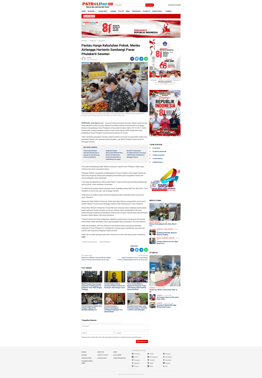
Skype (151, 363)
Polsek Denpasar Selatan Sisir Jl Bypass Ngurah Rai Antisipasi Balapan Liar (91, 308)
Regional (157, 222)
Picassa (136, 366)
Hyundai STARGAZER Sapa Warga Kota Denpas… (166, 306)
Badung (151, 222)
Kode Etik (100, 352)
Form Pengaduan (119, 358)
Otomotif (152, 288)
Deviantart (168, 360)
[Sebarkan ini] (132, 59)
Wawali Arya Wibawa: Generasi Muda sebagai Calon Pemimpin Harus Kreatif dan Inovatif (96, 258)
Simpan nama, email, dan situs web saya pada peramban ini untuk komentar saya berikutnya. (111, 337)
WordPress (168, 357)
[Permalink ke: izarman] (83, 58)
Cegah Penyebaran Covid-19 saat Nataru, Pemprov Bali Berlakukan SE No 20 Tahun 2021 (133, 258)
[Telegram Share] (141, 59)
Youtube (167, 363)
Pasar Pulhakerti (105, 242)
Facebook (137, 354)
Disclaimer (117, 355)
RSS (166, 366)
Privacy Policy (102, 355)
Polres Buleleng (158, 155)
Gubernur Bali (157, 162)
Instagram (137, 360)
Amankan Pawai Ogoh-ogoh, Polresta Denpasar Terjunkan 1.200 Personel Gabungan (137, 308)
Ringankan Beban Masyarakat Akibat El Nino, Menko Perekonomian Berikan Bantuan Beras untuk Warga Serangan (114, 155)
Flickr (151, 366)
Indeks (83, 352)
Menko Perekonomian (90, 242)
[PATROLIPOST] (97, 5)
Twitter (152, 354)
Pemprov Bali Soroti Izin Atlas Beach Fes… (167, 242)
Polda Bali (156, 148)
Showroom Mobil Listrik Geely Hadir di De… (163, 291)
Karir (115, 352)
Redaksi (84, 355)
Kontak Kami (101, 358)
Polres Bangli (157, 158)
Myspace (136, 363)
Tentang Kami (86, 358)
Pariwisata (165, 238)
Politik (165, 229)
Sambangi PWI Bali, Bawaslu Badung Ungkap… (167, 234)
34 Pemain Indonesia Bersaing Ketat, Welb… (168, 298)
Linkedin (152, 360)
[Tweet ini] (137, 59)
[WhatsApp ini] (146, 59)
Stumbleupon (154, 357)
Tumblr (136, 357)
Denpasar (160, 229)
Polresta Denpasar (159, 151)
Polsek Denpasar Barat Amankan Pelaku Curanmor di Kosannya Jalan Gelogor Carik (114, 285)
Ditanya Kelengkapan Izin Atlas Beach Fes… (163, 225)
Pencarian (149, 5)
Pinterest (167, 354)
